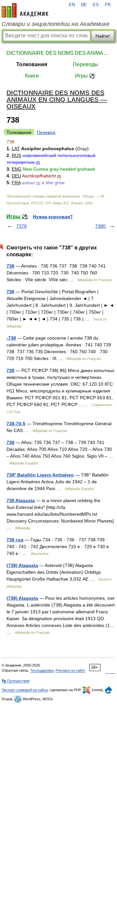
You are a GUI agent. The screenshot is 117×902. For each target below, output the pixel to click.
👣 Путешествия (16, 681)
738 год (14, 539)
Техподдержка (42, 670)
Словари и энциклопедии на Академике (56, 24)
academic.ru (25, 10)
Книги (32, 75)
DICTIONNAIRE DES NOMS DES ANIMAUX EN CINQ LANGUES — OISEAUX (58, 53)
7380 (100, 226)
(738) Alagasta (22, 565)
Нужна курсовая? (53, 216)
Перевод (46, 132)
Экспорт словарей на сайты (25, 690)
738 (10, 266)
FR (107, 5)
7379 (21, 226)
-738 (11, 338)
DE (84, 5)
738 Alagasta (20, 500)
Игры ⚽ (85, 75)
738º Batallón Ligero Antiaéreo (40, 474)
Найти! (103, 36)
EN (72, 5)
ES (96, 5)
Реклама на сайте (70, 670)
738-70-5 (15, 423)
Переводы (85, 64)
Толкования (31, 64)
